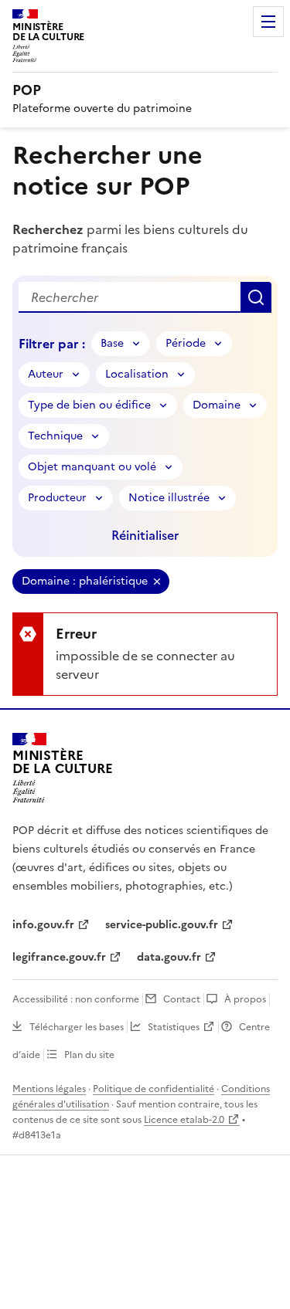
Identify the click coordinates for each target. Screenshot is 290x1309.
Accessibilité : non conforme (75, 999)
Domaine (217, 405)
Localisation (137, 374)
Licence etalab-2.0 (184, 1120)
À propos (245, 999)
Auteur (45, 374)
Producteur (57, 498)
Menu (268, 21)
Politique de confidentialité (153, 1089)
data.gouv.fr (169, 957)
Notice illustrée (169, 498)
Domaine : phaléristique (85, 581)
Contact (181, 999)
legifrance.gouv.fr (59, 957)
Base (112, 343)
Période (185, 343)
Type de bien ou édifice (89, 405)
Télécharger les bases (76, 1027)
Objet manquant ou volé (92, 467)
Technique (55, 436)
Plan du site (89, 1055)
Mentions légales (49, 1089)
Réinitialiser (145, 535)
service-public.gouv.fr (161, 925)
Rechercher (256, 297)
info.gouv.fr (43, 925)
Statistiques (174, 1027)
